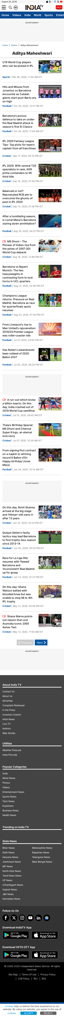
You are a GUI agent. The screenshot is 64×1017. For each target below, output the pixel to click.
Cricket (6, 155)
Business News (10, 810)
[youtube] (30, 918)
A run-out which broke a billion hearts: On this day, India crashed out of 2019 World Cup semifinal (18, 405)
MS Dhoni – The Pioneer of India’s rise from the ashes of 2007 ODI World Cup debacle (19, 247)
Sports (48, 15)
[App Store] (45, 935)
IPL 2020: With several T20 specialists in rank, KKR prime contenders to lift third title (19, 171)
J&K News (7, 894)
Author (14, 45)
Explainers (7, 805)
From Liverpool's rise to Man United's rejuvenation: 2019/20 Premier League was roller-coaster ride (19, 330)
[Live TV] (59, 7)
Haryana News (10, 857)
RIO (36, 978)
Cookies (9, 1006)
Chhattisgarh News (12, 884)
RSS (44, 978)
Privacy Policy (48, 974)
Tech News (8, 801)
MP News (7, 866)
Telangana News (41, 857)
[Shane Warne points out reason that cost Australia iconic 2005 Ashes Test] (50, 621)
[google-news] (46, 918)
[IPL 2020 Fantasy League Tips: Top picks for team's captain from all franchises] (50, 146)
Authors (6, 728)
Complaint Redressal (13, 705)
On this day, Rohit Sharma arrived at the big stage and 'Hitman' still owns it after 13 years (18, 513)
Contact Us (8, 691)
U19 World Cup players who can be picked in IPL (17, 64)
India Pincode (9, 754)
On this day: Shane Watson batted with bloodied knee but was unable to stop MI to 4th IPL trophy (17, 594)
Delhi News (8, 852)
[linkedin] (38, 918)
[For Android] (15, 955)
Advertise (7, 700)
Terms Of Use (29, 974)
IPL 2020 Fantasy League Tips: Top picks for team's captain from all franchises (19, 144)
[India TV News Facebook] (55, 1)
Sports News (9, 796)
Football (6, 105)
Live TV (6, 723)
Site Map (13, 974)
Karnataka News (11, 898)
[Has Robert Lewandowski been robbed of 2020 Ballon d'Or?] (50, 355)
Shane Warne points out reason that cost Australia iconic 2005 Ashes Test (17, 622)
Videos (16, 15)
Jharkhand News (11, 861)
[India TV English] (34, 7)
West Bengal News (42, 861)
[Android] (50, 1)
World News (8, 778)
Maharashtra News (42, 847)
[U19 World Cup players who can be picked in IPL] (50, 67)
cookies (12, 1013)
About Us (7, 696)
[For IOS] (45, 955)
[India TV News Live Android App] (15, 935)
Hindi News (8, 719)
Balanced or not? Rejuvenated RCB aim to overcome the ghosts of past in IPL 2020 (17, 196)
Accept (28, 1013)
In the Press (8, 710)
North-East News (11, 871)
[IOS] (47, 1)
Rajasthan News (40, 852)
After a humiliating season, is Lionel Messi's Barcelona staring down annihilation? (19, 220)
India (27, 15)
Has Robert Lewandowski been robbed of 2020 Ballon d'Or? (18, 353)
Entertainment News (13, 792)
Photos (6, 782)
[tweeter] (14, 918)
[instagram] (22, 918)
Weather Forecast (11, 750)
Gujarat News (9, 889)
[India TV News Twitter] (58, 1)
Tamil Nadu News (11, 875)
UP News (7, 880)
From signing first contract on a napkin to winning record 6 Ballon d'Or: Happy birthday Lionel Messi (19, 458)
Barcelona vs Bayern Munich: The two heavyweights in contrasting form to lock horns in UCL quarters (17, 274)
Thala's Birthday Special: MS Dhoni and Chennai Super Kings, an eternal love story (17, 430)
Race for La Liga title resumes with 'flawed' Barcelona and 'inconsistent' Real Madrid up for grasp (18, 565)
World (37, 15)
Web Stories (8, 733)
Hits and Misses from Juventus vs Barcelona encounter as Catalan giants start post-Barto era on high (19, 94)
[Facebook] (5, 918)
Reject (48, 1013)
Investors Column (11, 714)
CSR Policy (24, 978)
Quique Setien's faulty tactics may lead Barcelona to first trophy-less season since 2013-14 (19, 538)
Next (40, 642)
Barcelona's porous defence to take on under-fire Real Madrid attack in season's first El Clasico (18, 121)
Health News (9, 815)
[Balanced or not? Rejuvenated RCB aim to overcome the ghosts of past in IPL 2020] (50, 196)
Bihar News (8, 847)
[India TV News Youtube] (61, 1)
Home (5, 15)
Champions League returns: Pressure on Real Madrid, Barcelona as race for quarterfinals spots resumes (18, 303)
